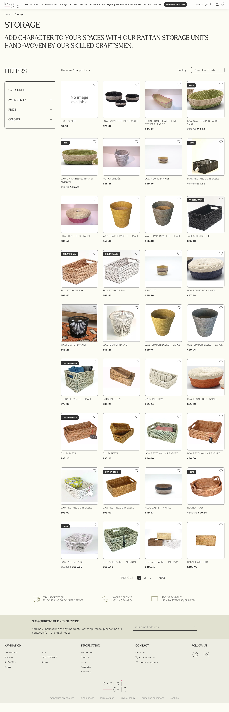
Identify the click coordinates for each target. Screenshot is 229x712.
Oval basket (69, 121)
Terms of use (107, 697)
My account (86, 672)
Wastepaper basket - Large (162, 344)
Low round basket (157, 178)
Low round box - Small (202, 290)
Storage (8, 667)
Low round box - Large (76, 235)
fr (197, 4)
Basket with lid (197, 561)
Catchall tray (112, 398)
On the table (10, 662)
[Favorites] (222, 5)
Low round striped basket (120, 121)
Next (162, 577)
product (150, 290)
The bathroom (11, 652)
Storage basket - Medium (119, 561)
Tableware (9, 657)
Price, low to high (205, 70)
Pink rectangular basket (204, 178)
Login (83, 662)
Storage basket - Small (76, 398)
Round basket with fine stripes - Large (161, 122)
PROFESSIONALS (49, 657)
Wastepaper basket (73, 344)
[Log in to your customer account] (206, 4)
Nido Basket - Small (158, 507)
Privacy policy (128, 697)
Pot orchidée (112, 178)
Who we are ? (87, 652)
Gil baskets (68, 453)
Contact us (86, 657)
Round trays (195, 507)
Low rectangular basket (161, 453)
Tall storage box (198, 235)
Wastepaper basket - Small (120, 235)
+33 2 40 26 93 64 (122, 600)
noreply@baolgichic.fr (148, 662)
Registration (86, 667)
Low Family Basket (73, 561)
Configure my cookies (62, 697)
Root (44, 652)
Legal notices (87, 697)
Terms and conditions (153, 697)
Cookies (174, 697)
